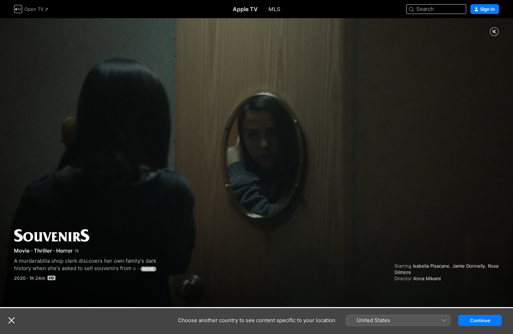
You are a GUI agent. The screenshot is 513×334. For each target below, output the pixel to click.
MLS (274, 9)
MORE (148, 269)
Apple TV (245, 9)
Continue (480, 320)
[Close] (11, 320)
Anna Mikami (427, 278)
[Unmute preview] (494, 32)
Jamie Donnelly (468, 266)
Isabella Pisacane (431, 266)
